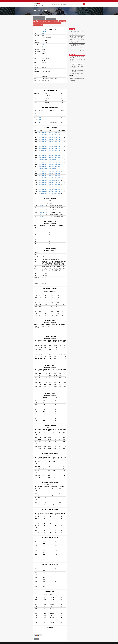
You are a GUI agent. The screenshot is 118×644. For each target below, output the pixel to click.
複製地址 (43, 18)
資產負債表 (64, 21)
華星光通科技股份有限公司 (43, 132)
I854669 (41, 209)
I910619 (41, 205)
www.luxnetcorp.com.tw (46, 38)
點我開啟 (43, 33)
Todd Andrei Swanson (43, 122)
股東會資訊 (39, 21)
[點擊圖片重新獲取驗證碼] (38, 635)
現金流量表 (53, 21)
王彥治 (40, 115)
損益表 (57, 21)
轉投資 (49, 21)
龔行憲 (40, 113)
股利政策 (34, 21)
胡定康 (40, 119)
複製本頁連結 (48, 18)
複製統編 (39, 18)
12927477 (44, 31)
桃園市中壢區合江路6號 (47, 46)
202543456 (42, 207)
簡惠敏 (43, 44)
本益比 (60, 21)
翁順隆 (40, 117)
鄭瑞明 (40, 112)
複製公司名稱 (35, 18)
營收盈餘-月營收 (44, 21)
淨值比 (41, 24)
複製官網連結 (53, 18)
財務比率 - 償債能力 (36, 24)
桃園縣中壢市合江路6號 (53, 132)
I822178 (41, 214)
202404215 (42, 210)
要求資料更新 (36, 639)
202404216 (42, 212)
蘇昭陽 (59, 184)
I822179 (41, 216)
